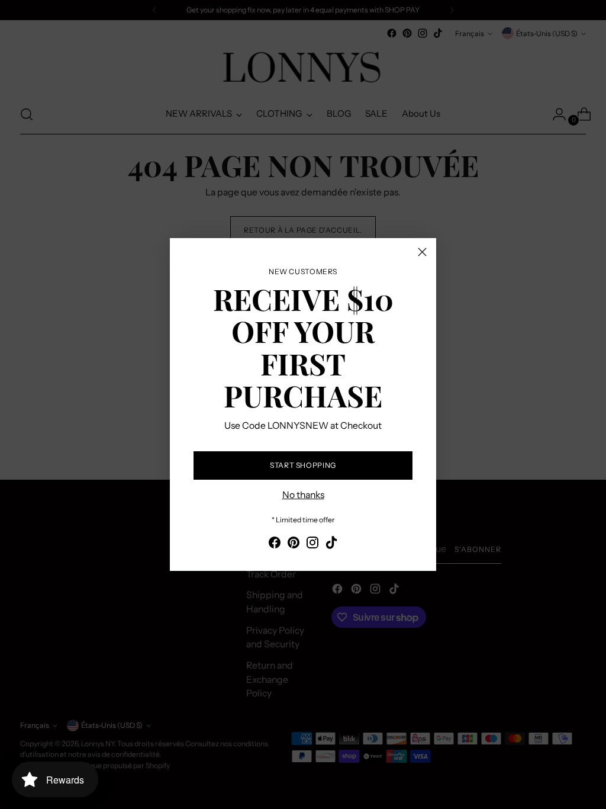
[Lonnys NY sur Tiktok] (331, 544)
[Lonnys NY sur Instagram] (312, 544)
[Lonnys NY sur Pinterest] (293, 544)
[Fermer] (422, 252)
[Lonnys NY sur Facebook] (274, 544)
